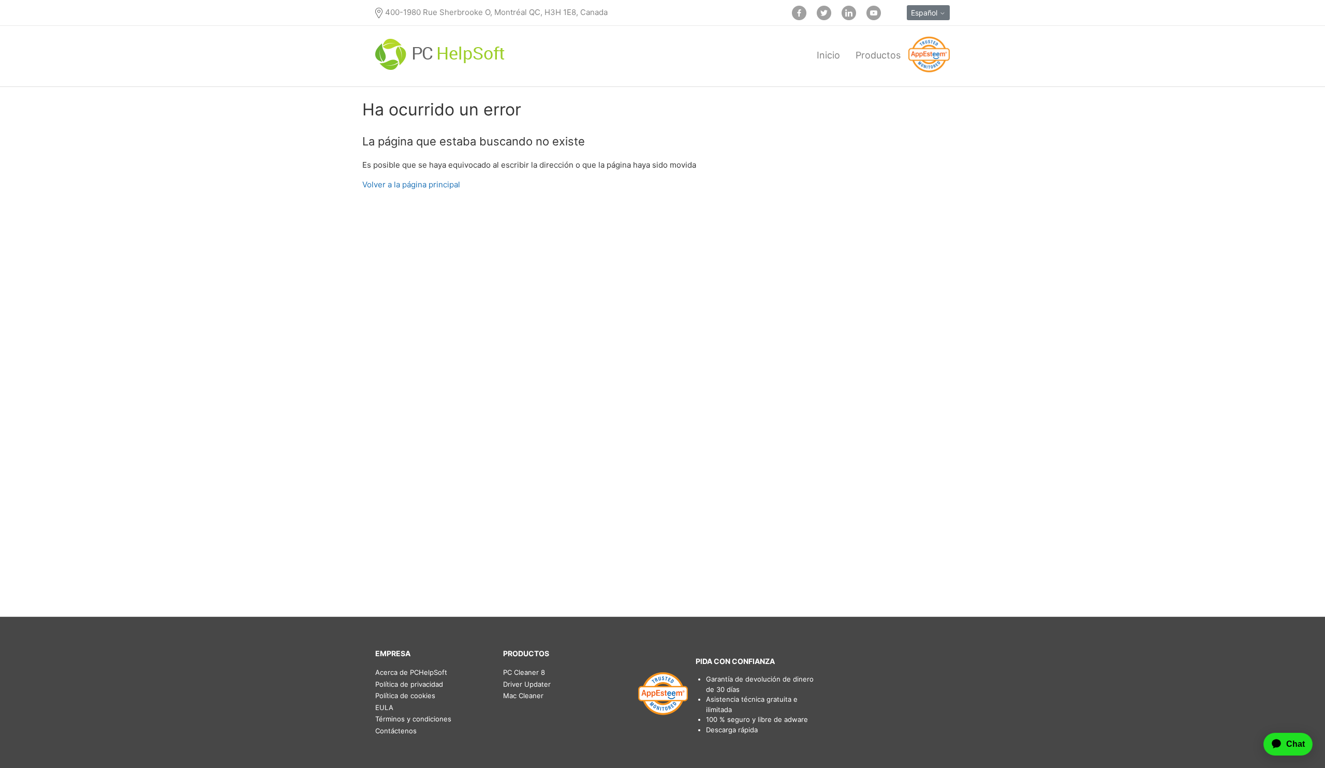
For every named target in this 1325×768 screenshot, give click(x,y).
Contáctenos (396, 731)
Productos (878, 55)
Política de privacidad (409, 684)
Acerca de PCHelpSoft (411, 672)
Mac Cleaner (523, 695)
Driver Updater (527, 684)
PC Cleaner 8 (524, 672)
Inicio (828, 55)
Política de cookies (405, 695)
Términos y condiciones (413, 719)
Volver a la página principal (411, 184)
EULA (384, 707)
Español (925, 12)
